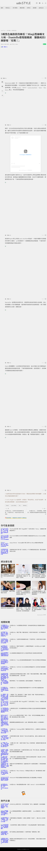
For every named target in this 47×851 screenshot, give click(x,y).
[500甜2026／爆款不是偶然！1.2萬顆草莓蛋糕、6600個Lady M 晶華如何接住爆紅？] (5, 648)
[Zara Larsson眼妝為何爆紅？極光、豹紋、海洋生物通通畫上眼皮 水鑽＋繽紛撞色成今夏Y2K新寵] (5, 717)
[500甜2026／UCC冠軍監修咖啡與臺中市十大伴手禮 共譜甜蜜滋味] (5, 689)
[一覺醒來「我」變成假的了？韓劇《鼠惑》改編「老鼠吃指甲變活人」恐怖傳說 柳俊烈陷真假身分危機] (5, 696)
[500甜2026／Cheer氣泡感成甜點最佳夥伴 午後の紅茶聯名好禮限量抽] (5, 662)
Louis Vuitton (13, 505)
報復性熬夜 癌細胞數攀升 (7, 608)
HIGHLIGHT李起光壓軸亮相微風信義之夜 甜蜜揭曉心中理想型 (26, 777)
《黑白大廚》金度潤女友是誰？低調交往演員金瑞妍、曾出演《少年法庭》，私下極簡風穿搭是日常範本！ (28, 757)
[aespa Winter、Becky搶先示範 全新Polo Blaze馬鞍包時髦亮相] (5, 544)
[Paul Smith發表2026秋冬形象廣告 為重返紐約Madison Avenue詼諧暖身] (5, 537)
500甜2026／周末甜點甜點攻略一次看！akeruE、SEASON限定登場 (27, 784)
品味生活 (41, 8)
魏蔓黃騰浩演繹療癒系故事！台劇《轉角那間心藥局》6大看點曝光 (27, 722)
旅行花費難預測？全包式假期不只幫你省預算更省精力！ (8, 576)
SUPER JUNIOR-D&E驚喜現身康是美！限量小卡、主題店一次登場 (23, 576)
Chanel (7, 505)
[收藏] (2, 90)
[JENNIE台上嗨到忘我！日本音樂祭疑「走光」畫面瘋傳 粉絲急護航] (5, 806)
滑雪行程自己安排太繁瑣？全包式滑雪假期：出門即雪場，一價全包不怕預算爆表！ (39, 576)
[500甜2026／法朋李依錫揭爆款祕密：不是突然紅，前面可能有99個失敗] (5, 641)
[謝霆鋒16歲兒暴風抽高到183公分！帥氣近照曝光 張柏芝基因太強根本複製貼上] (5, 840)
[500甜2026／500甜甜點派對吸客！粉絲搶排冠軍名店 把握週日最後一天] (5, 627)
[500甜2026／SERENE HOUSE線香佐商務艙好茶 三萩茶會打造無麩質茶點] (5, 669)
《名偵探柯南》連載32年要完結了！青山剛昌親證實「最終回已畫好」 (28, 825)
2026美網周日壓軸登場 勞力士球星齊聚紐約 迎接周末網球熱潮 (26, 653)
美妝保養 (22, 8)
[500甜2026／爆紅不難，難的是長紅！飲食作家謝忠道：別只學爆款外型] (5, 634)
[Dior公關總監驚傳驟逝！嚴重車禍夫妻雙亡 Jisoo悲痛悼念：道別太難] (5, 813)
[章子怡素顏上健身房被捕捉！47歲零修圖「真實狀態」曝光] (5, 833)
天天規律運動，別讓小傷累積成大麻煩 (8, 591)
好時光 (28, 8)
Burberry (25, 505)
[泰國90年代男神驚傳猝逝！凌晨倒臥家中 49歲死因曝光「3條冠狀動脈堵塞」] (5, 765)
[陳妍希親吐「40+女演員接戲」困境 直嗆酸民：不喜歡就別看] (5, 682)
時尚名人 (8, 8)
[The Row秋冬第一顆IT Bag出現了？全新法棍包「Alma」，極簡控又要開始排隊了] (5, 530)
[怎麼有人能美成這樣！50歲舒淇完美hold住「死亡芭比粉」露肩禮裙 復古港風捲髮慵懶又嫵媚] (5, 751)
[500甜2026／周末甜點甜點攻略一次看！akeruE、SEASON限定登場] (5, 786)
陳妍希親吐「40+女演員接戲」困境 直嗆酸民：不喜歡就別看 (39, 609)
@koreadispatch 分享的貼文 (25, 170)
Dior (20, 505)
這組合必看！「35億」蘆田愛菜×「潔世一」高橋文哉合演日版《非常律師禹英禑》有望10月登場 (23, 609)
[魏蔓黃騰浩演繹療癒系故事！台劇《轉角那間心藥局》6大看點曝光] (5, 724)
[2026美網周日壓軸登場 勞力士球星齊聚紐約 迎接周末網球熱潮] (5, 655)
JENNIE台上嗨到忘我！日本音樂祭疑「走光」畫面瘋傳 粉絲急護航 (27, 804)
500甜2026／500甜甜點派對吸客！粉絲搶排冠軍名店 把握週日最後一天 (23, 592)
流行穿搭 (15, 8)
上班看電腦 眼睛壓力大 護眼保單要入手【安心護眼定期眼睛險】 (39, 592)
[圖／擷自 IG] (23, 61)
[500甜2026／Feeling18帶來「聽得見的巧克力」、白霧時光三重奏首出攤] (5, 731)
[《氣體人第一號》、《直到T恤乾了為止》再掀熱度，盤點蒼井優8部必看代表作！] (5, 745)
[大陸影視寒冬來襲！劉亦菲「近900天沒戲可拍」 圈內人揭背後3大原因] (5, 738)
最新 (2, 8)
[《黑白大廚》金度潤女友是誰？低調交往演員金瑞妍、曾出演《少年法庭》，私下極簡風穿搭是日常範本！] (5, 758)
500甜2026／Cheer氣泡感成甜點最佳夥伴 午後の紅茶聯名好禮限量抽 (28, 660)
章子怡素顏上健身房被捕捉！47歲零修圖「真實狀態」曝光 (25, 832)
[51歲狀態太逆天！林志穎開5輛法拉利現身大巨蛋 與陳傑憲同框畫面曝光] (5, 710)
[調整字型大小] (2, 95)
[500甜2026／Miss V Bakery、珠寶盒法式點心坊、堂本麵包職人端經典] (5, 772)
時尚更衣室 (14, 30)
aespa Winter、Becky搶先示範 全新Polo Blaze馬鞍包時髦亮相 (26, 542)
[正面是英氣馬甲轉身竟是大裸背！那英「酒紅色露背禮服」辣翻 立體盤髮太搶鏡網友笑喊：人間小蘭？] (5, 675)
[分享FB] (2, 81)
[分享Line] (2, 86)
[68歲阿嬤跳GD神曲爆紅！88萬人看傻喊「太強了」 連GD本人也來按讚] (5, 820)
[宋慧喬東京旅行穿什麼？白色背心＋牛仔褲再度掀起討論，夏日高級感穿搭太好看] (5, 551)
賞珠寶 (34, 8)
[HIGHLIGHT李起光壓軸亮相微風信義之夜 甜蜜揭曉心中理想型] (5, 779)
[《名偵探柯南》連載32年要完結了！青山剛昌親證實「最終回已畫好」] (5, 827)
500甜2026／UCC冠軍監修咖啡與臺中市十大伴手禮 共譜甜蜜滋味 (27, 687)
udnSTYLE (3, 30)
